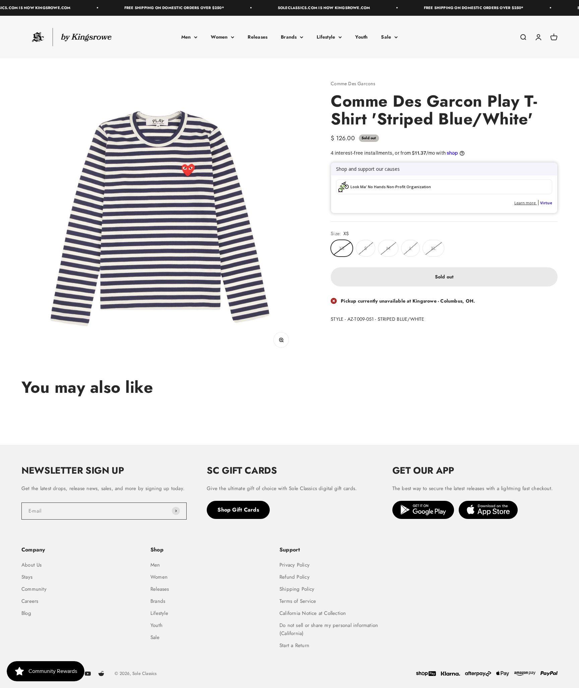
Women (219, 37)
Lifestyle (326, 37)
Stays (27, 577)
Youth (361, 37)
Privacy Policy (294, 565)
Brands (289, 37)
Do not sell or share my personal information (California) (328, 629)
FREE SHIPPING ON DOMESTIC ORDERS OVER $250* (163, 7)
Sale (386, 37)
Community (34, 589)
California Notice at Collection (312, 613)
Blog (26, 613)
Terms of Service (297, 601)
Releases (257, 37)
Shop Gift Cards (238, 510)
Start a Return (294, 645)
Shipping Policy (296, 589)
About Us (31, 565)
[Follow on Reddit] (101, 673)
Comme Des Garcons (353, 83)
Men (186, 37)
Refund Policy (294, 577)
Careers (29, 601)
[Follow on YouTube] (87, 673)
